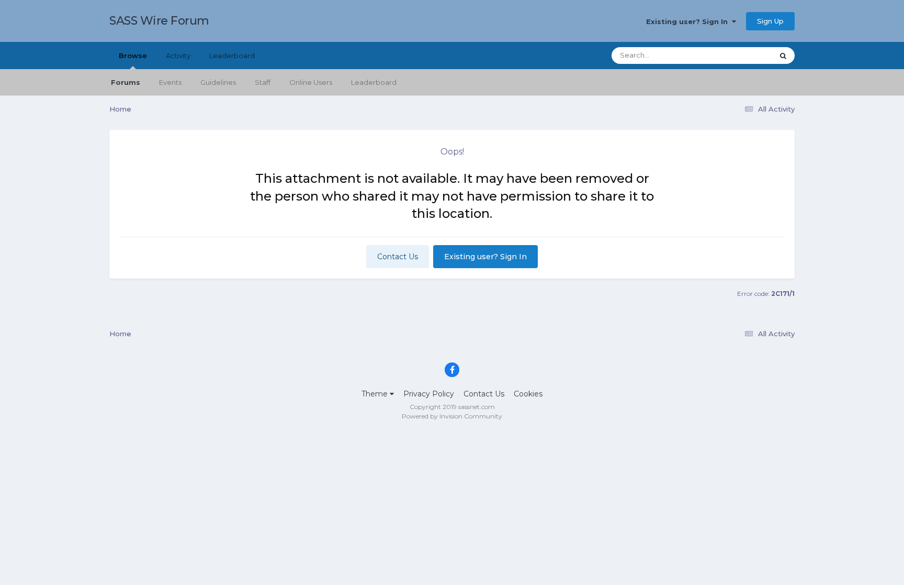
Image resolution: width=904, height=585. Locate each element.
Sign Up (770, 21)
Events (170, 82)
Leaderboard (374, 82)
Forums (125, 82)
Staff (262, 82)
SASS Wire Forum (159, 21)
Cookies (528, 394)
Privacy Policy (428, 394)
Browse (133, 55)
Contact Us (397, 256)
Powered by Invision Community (452, 416)
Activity (178, 55)
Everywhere (739, 55)
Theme (375, 394)
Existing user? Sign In (689, 21)
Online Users (310, 82)
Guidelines (218, 82)
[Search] (783, 55)
